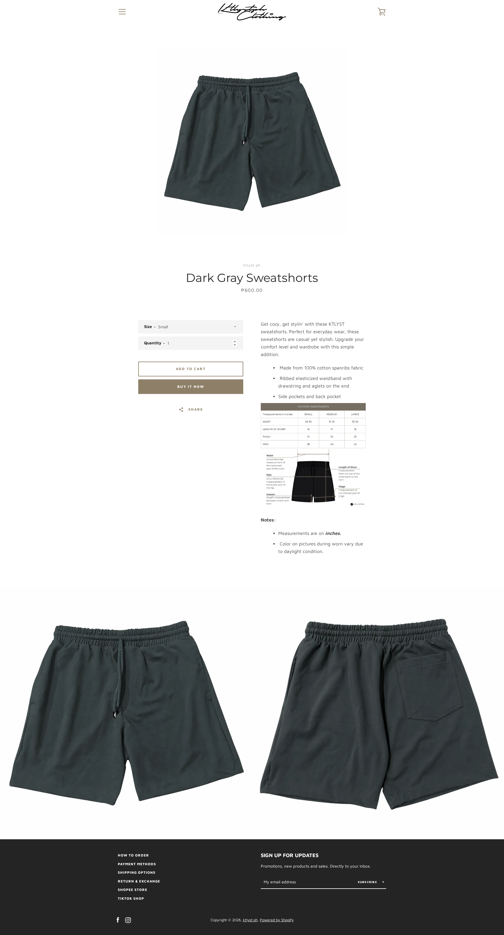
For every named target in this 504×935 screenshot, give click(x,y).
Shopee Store (132, 889)
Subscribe (368, 882)
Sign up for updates (289, 855)
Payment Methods (137, 864)
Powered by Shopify (277, 920)
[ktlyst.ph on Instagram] (128, 919)
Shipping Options (136, 872)
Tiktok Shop (131, 898)
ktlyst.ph (250, 920)
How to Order (133, 855)
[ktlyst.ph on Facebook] (118, 919)
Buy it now (190, 386)
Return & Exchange (139, 881)
